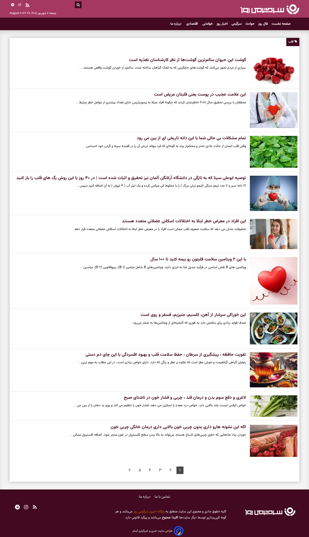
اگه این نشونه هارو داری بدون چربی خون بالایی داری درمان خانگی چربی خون (178, 427)
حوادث (250, 24)
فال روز (263, 24)
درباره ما (176, 24)
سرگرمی (237, 24)
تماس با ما (162, 497)
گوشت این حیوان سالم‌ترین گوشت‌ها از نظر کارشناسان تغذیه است (187, 60)
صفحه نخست (281, 24)
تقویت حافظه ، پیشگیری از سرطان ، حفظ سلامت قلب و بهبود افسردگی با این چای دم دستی (165, 354)
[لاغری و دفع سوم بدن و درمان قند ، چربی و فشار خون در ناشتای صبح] (271, 406)
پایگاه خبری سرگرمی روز (149, 511)
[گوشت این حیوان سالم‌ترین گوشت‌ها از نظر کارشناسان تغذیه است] (271, 71)
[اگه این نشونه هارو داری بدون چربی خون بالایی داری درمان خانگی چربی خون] (271, 441)
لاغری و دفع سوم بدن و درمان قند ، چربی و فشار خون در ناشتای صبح (185, 397)
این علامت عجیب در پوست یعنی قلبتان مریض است (200, 94)
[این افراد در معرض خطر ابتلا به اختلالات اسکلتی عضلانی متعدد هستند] (271, 234)
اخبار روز (222, 24)
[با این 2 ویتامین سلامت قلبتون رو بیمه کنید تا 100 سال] (271, 281)
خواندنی (208, 24)
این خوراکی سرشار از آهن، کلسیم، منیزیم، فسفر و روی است (193, 315)
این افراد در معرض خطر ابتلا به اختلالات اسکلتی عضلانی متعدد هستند (184, 221)
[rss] (27, 6)
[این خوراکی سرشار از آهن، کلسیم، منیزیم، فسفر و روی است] (271, 328)
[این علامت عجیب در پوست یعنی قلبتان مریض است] (271, 110)
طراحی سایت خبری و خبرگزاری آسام (152, 531)
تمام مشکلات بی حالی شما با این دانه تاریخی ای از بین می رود (191, 138)
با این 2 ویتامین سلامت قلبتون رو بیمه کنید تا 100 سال (198, 259)
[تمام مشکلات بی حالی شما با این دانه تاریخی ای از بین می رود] (271, 152)
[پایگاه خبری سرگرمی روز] (269, 9)
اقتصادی (192, 24)
